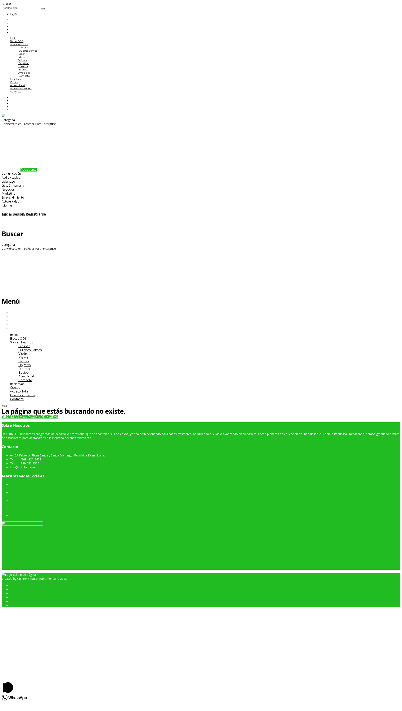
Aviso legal (24, 72)
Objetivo (23, 63)
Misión (22, 56)
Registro (26, 671)
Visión (22, 53)
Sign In (36, 671)
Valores (22, 60)
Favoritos (19, 223)
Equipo (22, 69)
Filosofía (23, 47)
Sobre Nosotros (19, 44)
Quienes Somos (27, 50)
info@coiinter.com (22, 467)
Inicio (13, 38)
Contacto (24, 75)
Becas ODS (16, 41)
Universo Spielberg (21, 88)
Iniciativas (16, 79)
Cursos (14, 82)
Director (23, 66)
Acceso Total (17, 85)
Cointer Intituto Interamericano (38, 579)
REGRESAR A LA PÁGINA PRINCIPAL (30, 417)
